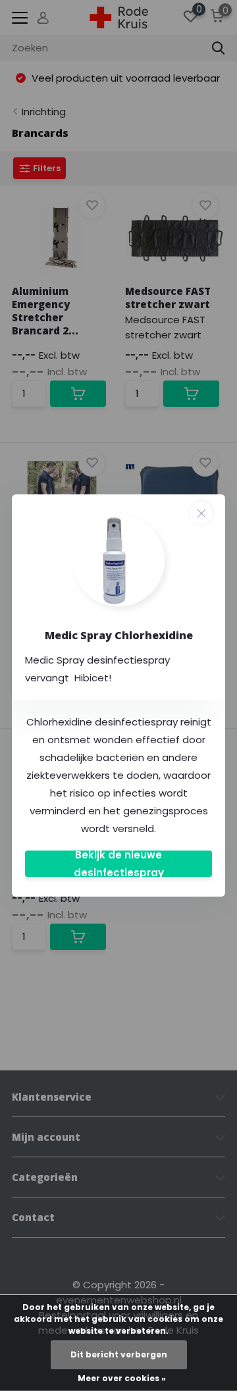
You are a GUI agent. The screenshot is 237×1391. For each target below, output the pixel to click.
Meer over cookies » (122, 1378)
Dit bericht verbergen (118, 1354)
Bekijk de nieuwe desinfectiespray (119, 864)
